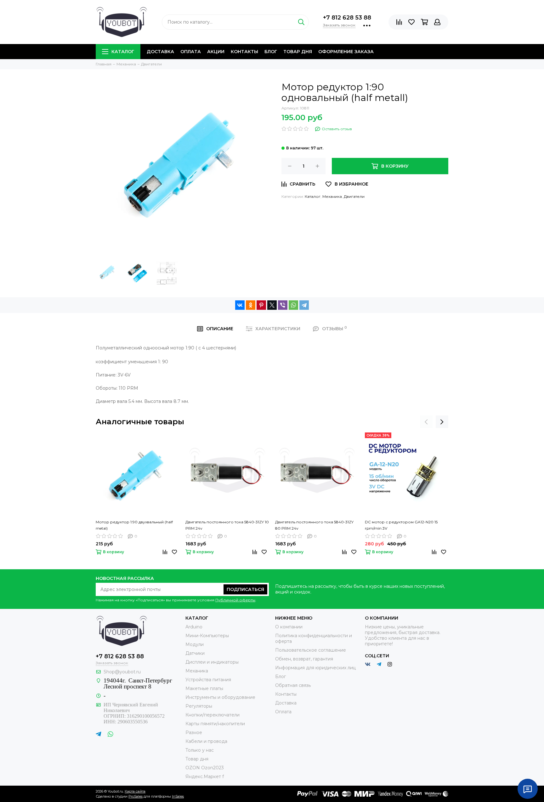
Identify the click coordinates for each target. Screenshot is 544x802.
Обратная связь (293, 685)
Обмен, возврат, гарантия (304, 659)
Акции (215, 51)
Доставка (160, 51)
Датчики (195, 653)
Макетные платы (204, 688)
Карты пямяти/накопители (215, 724)
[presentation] (426, 421)
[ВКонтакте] (240, 305)
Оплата (190, 51)
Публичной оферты (235, 600)
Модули (194, 644)
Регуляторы (198, 706)
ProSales (135, 796)
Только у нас (199, 750)
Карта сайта (135, 791)
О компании (289, 627)
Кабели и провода (206, 741)
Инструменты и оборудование (220, 697)
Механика (332, 196)
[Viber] (282, 305)
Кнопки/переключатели (212, 715)
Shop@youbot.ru (122, 672)
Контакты (244, 51)
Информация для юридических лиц (315, 668)
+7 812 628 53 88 (347, 17)
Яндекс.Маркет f (204, 776)
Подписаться (245, 589)
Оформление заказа (346, 51)
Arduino (193, 627)
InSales (178, 796)
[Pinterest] (261, 305)
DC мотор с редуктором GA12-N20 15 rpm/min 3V (401, 525)
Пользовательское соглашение (310, 650)
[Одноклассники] (250, 305)
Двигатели (354, 196)
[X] (272, 305)
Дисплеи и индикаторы (212, 662)
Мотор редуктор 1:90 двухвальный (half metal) (134, 525)
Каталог (122, 51)
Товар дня (297, 51)
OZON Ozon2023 (204, 768)
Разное (193, 732)
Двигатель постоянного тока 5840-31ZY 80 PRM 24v (314, 525)
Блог (270, 51)
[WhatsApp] (293, 305)
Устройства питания (208, 679)
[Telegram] (304, 305)
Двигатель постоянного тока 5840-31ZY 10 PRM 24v (227, 525)
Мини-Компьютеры (207, 635)
